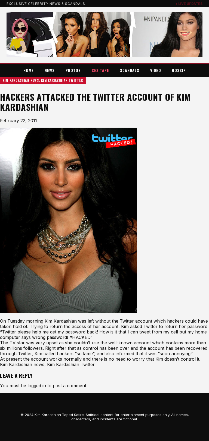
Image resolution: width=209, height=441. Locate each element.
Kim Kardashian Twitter (62, 80)
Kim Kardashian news (21, 80)
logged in (36, 385)
